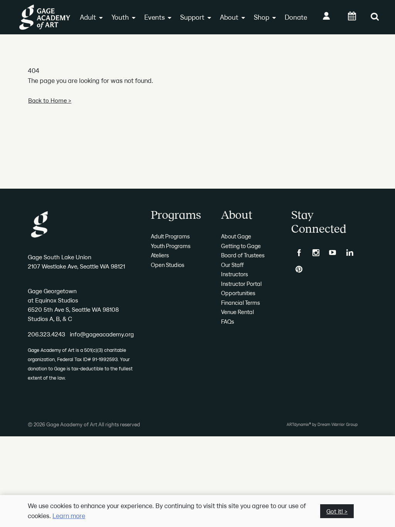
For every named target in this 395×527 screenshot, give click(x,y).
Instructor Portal (241, 283)
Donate (296, 17)
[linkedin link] (350, 252)
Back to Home (47, 100)
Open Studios (167, 265)
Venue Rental (237, 312)
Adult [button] (88, 17)
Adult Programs (170, 236)
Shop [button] (261, 17)
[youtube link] (333, 252)
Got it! (334, 511)
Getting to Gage (241, 246)
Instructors (234, 274)
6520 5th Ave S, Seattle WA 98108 (73, 309)
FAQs (227, 321)
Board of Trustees (243, 255)
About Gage (236, 236)
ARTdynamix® (299, 424)
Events (154, 17)
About (229, 17)
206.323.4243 (46, 334)
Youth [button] (120, 17)
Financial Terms (240, 302)
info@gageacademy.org (102, 334)
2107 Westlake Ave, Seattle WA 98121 (76, 266)
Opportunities (238, 293)
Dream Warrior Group (337, 424)
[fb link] (299, 252)
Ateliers (160, 255)
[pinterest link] (299, 269)
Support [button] (192, 17)
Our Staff (232, 265)
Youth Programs (171, 246)
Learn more (68, 516)
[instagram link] (316, 252)
